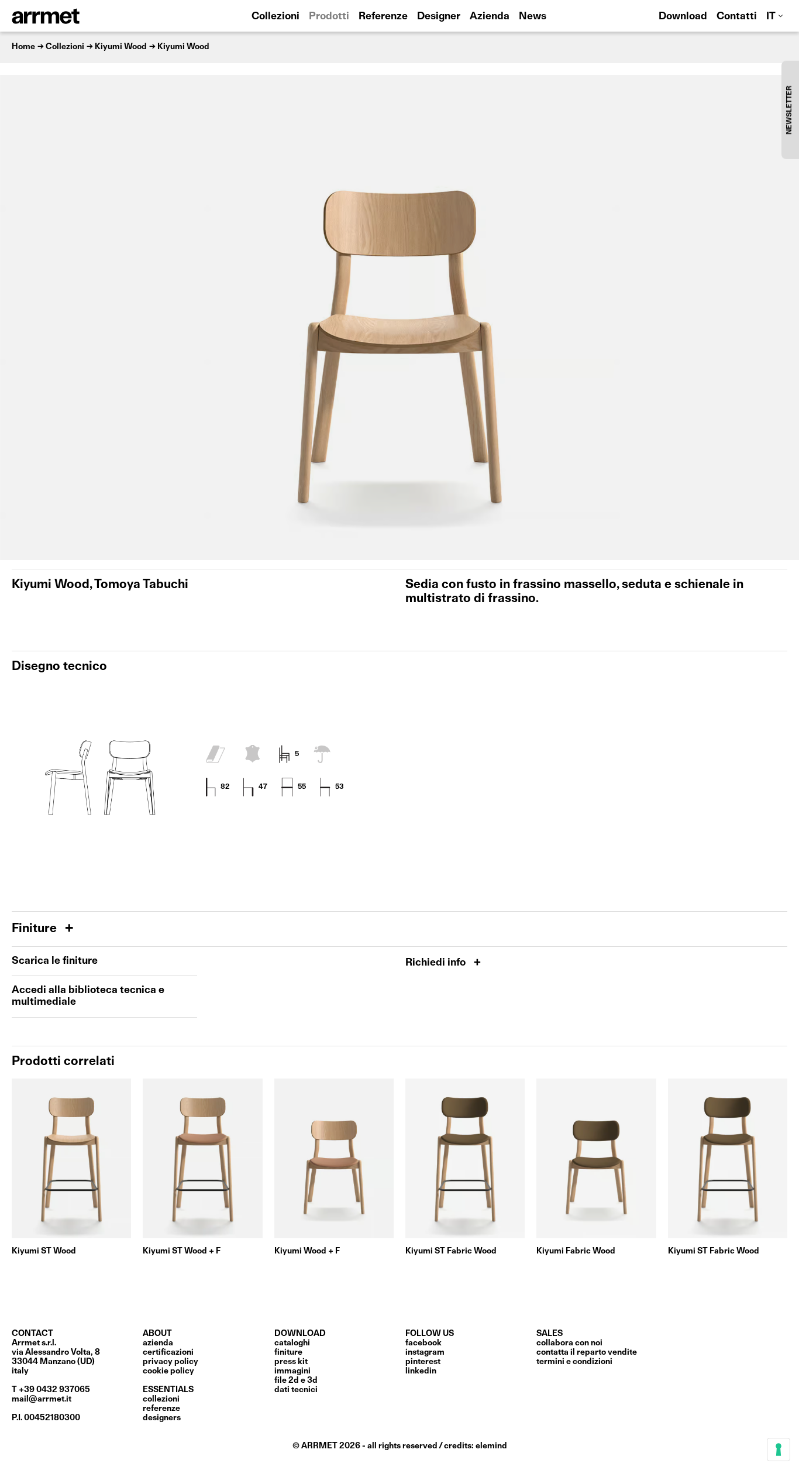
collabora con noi (569, 1343)
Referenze (383, 17)
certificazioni (168, 1352)
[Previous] (14, 317)
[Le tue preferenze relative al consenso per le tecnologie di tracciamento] (778, 1449)
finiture (288, 1352)
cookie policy (168, 1371)
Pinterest (422, 1362)
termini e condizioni (574, 1362)
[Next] (784, 317)
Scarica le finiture (55, 961)
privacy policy (170, 1362)
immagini (292, 1371)
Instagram (425, 1352)
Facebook (423, 1343)
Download (683, 17)
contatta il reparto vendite (586, 1352)
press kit (291, 1362)
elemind (491, 1446)
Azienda (489, 17)
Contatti (737, 17)
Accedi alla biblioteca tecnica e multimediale (88, 996)
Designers (162, 1418)
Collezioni (275, 17)
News (532, 17)
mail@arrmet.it (41, 1399)
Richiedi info (436, 963)
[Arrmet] (78, 16)
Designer (438, 17)
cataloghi (292, 1343)
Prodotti (329, 17)
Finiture (36, 929)
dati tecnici (296, 1390)
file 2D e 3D (296, 1380)
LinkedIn (420, 1371)
